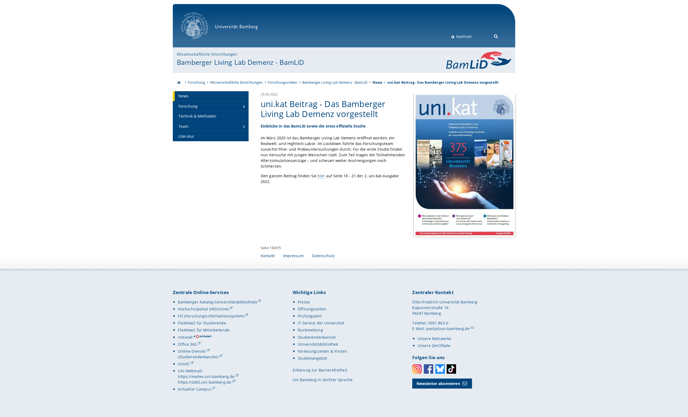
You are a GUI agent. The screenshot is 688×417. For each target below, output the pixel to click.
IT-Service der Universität (321, 323)
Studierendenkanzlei (317, 337)
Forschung (196, 82)
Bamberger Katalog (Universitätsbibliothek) (217, 302)
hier (321, 175)
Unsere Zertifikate (434, 345)
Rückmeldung (310, 330)
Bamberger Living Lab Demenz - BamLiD (240, 62)
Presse (304, 302)
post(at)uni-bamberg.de (448, 328)
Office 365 (187, 344)
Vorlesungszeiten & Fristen (322, 351)
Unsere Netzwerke (434, 338)
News (377, 82)
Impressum (293, 255)
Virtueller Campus (194, 389)
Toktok (451, 369)
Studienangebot (312, 358)
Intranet (185, 337)
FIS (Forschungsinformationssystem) (211, 316)
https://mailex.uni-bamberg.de (206, 376)
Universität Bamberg (200, 41)
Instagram (417, 369)
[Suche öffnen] (496, 36)
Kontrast (463, 36)
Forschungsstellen (282, 82)
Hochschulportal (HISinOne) (203, 309)
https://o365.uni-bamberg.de (204, 382)
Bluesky (440, 369)
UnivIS (183, 363)
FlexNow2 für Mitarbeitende (204, 330)
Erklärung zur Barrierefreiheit (320, 370)
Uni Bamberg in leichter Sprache (323, 379)
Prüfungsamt (310, 316)
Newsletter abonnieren (438, 383)
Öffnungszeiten (312, 309)
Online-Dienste (192, 351)
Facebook (428, 369)
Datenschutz (323, 255)
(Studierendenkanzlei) (198, 356)
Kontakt (268, 255)
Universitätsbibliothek (318, 344)
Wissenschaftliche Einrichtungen (207, 54)
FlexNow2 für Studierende (202, 323)
